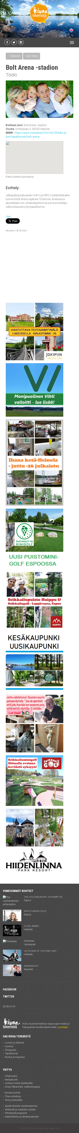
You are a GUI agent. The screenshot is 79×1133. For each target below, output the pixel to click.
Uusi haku (31, 56)
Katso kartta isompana (20, 176)
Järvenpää (29, 943)
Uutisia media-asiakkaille (19, 1083)
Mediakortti (11, 1079)
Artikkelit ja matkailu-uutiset (20, 1109)
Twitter (8, 996)
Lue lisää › (63, 1027)
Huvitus (9, 1046)
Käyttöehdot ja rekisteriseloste (22, 1116)
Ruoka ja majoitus (15, 1057)
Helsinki (31, 928)
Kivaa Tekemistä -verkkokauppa (22, 1086)
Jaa (8, 216)
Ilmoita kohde (12, 1092)
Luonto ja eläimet (14, 1042)
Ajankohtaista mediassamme (21, 1105)
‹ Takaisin (14, 56)
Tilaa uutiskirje (13, 1096)
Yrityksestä (11, 1076)
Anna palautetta (13, 1100)
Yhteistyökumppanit (16, 1113)
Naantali (31, 967)
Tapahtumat (11, 1053)
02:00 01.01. (9, 1006)
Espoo (43, 898)
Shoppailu (10, 1049)
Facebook (9, 989)
